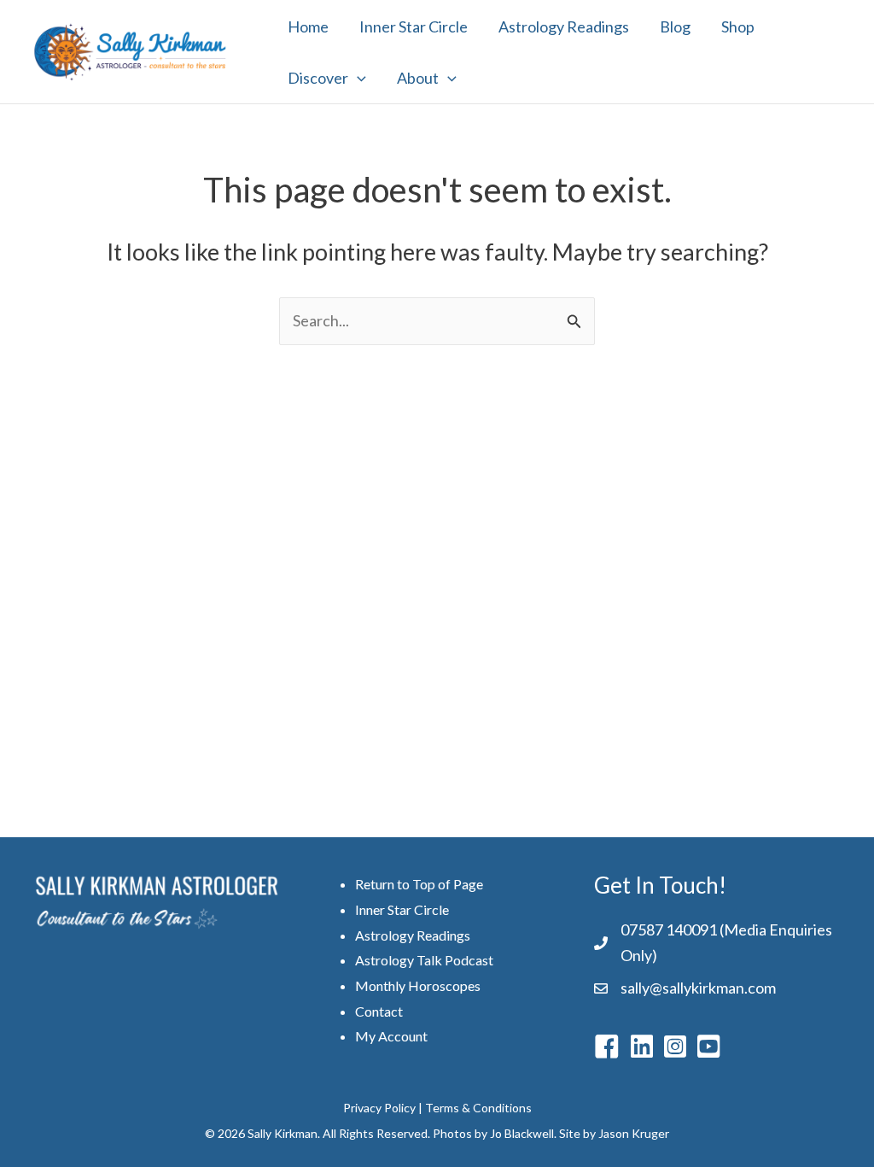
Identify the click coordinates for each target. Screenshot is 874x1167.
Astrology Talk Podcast (424, 960)
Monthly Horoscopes (418, 985)
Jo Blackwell (522, 1133)
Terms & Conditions (478, 1107)
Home (308, 26)
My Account (391, 1036)
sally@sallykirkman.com (698, 987)
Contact (379, 1011)
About (418, 77)
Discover (318, 77)
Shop (738, 26)
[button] (357, 77)
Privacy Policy (379, 1107)
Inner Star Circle (413, 26)
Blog (675, 26)
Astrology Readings (563, 26)
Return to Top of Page (419, 884)
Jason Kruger (633, 1133)
